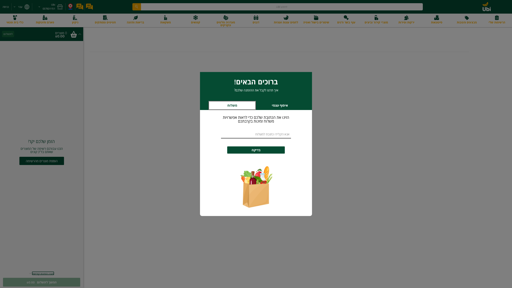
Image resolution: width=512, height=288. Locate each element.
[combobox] (256, 134)
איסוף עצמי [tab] (273, 106)
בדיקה (256, 150)
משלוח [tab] (232, 105)
